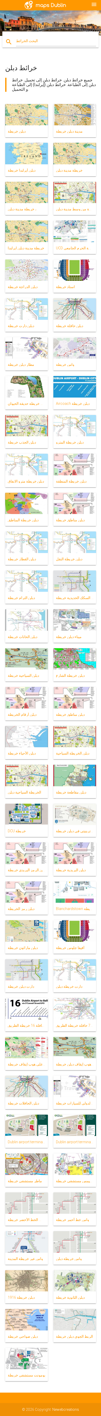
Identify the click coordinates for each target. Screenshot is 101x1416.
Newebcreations (65, 1409)
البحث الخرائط (27, 41)
